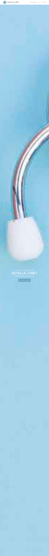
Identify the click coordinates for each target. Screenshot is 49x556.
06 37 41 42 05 (25, 280)
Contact (44, 2)
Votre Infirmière (34, 2)
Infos (40, 2)
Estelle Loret (13, 2)
